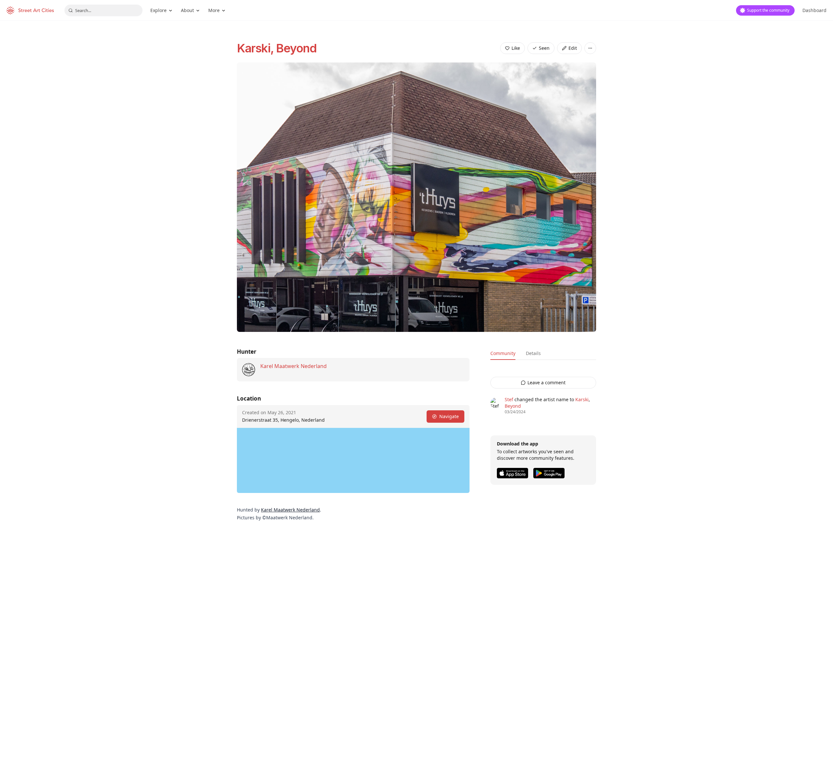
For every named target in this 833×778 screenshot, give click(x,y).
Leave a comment (546, 382)
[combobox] (103, 10)
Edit (572, 48)
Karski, (256, 48)
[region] (353, 460)
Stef (509, 399)
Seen (544, 48)
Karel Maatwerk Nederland (293, 366)
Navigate (449, 416)
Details (533, 353)
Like (516, 48)
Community (502, 353)
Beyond (296, 48)
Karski (582, 399)
